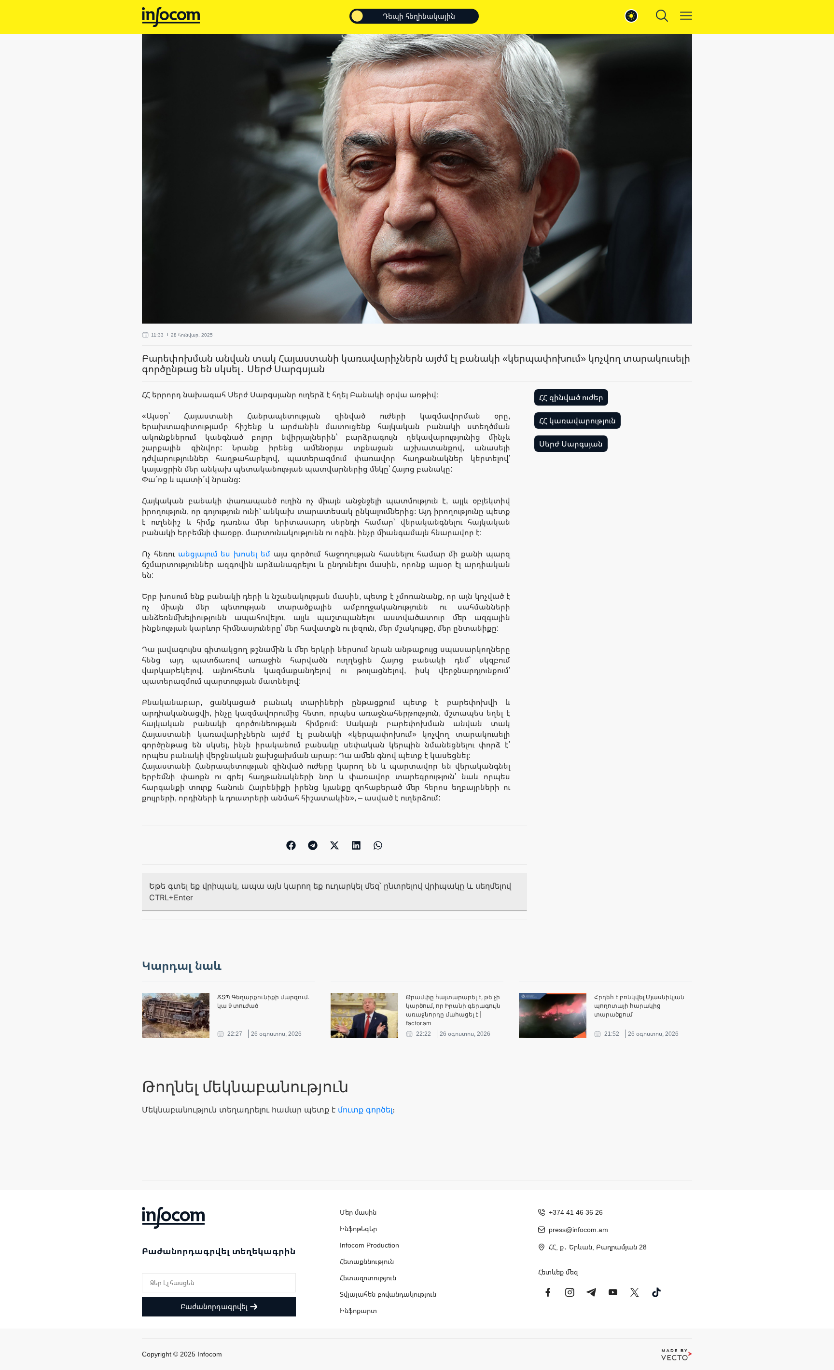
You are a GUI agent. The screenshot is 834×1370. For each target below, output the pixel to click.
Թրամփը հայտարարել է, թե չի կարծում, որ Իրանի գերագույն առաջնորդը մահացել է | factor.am (453, 1010)
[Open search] (662, 16)
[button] (291, 845)
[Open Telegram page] (591, 1292)
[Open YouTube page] (613, 1292)
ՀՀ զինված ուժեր (571, 397)
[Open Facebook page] (547, 1292)
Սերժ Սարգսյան (571, 443)
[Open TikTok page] (656, 1292)
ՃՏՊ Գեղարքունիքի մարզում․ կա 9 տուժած (263, 1001)
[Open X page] (634, 1292)
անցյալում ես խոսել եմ (224, 553)
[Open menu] (686, 16)
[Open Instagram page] (569, 1292)
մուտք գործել (365, 1109)
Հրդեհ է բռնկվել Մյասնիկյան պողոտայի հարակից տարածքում (639, 1005)
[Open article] (175, 1015)
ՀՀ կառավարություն (577, 420)
